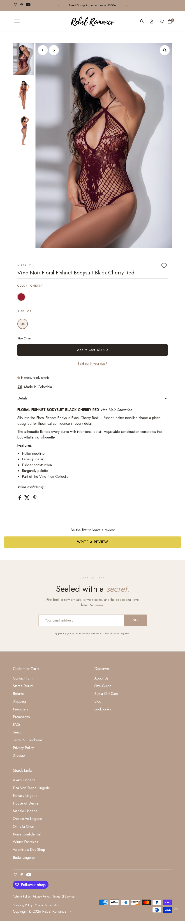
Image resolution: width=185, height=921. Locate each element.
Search (18, 732)
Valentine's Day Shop (29, 849)
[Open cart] (169, 21)
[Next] (126, 5)
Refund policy (21, 896)
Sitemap (19, 755)
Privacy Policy (23, 747)
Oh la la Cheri (23, 826)
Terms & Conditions (27, 740)
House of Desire (26, 803)
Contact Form (23, 678)
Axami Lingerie (24, 780)
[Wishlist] (162, 21)
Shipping (19, 701)
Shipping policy (22, 905)
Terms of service (63, 896)
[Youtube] (28, 5)
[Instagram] (15, 5)
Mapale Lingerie (25, 811)
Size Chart (24, 338)
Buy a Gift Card (106, 693)
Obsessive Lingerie (27, 818)
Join (135, 620)
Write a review (92, 542)
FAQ (16, 724)
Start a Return (23, 686)
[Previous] (59, 5)
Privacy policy (41, 896)
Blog (97, 701)
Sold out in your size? (92, 363)
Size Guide (102, 686)
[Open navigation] (17, 21)
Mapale (24, 265)
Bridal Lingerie (24, 857)
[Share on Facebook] (20, 498)
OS (23, 324)
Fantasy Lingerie (25, 795)
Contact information (47, 905)
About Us (101, 678)
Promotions (21, 716)
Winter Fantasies (25, 841)
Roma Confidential (27, 834)
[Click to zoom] (165, 50)
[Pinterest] (21, 5)
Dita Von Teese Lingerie (31, 788)
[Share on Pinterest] (35, 498)
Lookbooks (102, 709)
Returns (18, 693)
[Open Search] (142, 21)
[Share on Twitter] (27, 498)
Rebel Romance (54, 911)
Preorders (20, 709)
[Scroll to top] (175, 908)
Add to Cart (92, 349)
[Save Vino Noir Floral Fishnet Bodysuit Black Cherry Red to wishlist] (164, 265)
